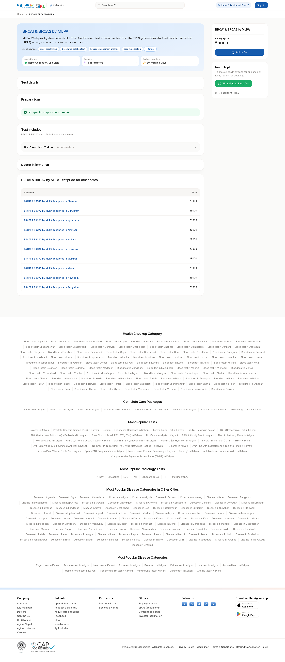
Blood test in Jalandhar (224, 357)
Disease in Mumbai (219, 523)
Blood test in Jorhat (96, 362)
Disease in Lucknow (223, 518)
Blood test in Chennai (161, 346)
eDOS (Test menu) (149, 607)
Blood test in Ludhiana (73, 367)
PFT (166, 476)
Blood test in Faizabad (60, 352)
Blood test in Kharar (198, 362)
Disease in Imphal (93, 513)
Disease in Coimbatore (173, 502)
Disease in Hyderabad (68, 513)
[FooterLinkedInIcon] (206, 604)
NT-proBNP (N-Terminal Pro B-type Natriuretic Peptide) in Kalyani (127, 445)
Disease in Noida (220, 529)
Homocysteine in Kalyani (49, 440)
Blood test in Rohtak (111, 383)
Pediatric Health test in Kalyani (116, 570)
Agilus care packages (67, 611)
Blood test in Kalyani (122, 362)
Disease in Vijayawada (253, 539)
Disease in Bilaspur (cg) (65, 502)
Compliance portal (149, 611)
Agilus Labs (61, 628)
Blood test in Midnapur (215, 367)
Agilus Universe (26, 628)
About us (22, 603)
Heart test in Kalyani (104, 565)
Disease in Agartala (44, 497)
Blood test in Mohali (242, 367)
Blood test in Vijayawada (194, 389)
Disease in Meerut (117, 523)
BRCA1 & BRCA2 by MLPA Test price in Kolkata (50, 239)
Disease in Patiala (35, 534)
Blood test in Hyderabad (91, 357)
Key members (24, 607)
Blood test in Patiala (146, 378)
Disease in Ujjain (176, 539)
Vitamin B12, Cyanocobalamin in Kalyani (135, 440)
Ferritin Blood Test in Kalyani (168, 430)
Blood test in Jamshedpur (40, 362)
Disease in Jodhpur (36, 518)
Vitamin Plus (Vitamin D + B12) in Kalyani (59, 451)
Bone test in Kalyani (129, 565)
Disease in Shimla (60, 539)
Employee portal (148, 603)
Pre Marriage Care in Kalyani (245, 409)
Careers (21, 632)
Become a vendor (109, 607)
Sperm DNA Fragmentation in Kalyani (104, 451)
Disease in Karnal (131, 518)
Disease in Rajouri (151, 534)
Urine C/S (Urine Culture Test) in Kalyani (88, 440)
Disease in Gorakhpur (165, 507)
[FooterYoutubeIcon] (184, 604)
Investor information (150, 615)
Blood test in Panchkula (119, 378)
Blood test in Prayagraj (198, 378)
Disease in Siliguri (83, 539)
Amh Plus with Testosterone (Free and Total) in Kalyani (222, 445)
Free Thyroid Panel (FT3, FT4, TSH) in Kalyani (117, 435)
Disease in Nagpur (63, 529)
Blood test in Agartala (35, 341)
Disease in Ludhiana (248, 518)
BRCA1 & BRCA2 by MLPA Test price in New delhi (51, 277)
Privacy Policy (186, 646)
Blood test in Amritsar (168, 341)
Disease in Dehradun (226, 502)
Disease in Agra (67, 497)
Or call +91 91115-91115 (227, 93)
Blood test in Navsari (37, 378)
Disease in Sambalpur (247, 534)
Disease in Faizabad (41, 507)
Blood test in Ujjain (110, 389)
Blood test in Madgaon (101, 367)
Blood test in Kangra (148, 362)
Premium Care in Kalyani (117, 409)
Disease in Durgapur (252, 502)
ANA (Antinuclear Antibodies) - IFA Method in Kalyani (59, 435)
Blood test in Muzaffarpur (100, 373)
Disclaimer (202, 646)
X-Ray (100, 476)
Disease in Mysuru (39, 529)
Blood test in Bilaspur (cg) (73, 346)
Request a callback (66, 607)
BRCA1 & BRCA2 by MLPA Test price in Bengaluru (51, 287)
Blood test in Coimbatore (190, 346)
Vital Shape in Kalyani (184, 409)
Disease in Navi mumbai (143, 529)
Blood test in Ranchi (59, 383)
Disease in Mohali (167, 523)
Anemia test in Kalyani (209, 570)
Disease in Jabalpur (140, 513)
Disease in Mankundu (91, 523)
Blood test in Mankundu (160, 367)
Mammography (180, 476)
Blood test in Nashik (213, 373)
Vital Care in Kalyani (35, 409)
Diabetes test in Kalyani (76, 565)
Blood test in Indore (144, 357)
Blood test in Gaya (116, 352)
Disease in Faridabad (67, 507)
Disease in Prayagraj (82, 534)
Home (20, 14)
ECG (126, 476)
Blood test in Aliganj (116, 341)
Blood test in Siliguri (224, 383)
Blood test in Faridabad (89, 352)
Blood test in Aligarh (142, 341)
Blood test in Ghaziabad (143, 352)
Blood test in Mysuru (129, 373)
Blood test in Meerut (188, 367)
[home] (31, 5)
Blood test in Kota (249, 362)
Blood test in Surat (60, 389)
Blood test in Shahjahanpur (170, 383)
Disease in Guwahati (218, 507)
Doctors (21, 611)
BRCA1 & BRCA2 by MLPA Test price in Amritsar (50, 229)
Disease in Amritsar (166, 497)
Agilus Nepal (24, 624)
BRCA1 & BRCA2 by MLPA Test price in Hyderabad (52, 220)
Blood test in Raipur (248, 378)
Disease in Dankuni (200, 502)
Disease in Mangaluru (64, 523)
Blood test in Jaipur (197, 357)
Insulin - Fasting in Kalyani (202, 430)
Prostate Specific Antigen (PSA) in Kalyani (76, 430)
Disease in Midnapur (142, 523)
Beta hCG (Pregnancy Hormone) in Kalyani (126, 430)
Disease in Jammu (214, 513)
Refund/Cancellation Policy (252, 646)
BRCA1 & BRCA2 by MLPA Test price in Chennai (50, 201)
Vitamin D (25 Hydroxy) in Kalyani (178, 440)
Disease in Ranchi (175, 534)
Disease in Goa (141, 507)
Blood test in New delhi (64, 378)
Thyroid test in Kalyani (48, 565)
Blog (57, 620)
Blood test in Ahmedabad (88, 341)
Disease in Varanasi (226, 539)
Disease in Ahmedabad (92, 497)
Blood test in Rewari (85, 383)
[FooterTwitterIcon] (213, 604)
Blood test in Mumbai (71, 373)
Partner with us (108, 603)
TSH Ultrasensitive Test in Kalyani (238, 430)
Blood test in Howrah (62, 357)
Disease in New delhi (195, 529)
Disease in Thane (153, 539)
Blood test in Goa (169, 352)
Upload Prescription (66, 603)
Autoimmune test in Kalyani (151, 570)
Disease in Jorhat (60, 518)
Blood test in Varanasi (164, 389)
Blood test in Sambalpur (138, 383)
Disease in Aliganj (118, 497)
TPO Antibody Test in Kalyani (198, 435)
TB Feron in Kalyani (177, 445)
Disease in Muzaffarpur (246, 523)
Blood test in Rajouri (33, 383)
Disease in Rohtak (222, 534)
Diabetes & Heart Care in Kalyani (151, 409)
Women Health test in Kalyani (80, 570)
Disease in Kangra (107, 518)
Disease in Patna (58, 534)
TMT (135, 476)
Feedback (60, 615)
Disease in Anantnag (191, 497)
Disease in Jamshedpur (241, 513)
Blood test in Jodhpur (70, 362)
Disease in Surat (131, 539)
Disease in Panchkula (244, 529)
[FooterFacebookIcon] (199, 604)
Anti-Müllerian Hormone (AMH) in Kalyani (225, 451)
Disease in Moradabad (193, 523)
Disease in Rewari (198, 534)
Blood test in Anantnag (196, 341)
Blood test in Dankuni (219, 346)
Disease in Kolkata (177, 518)
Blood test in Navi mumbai (242, 373)
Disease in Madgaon (37, 523)
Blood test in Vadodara (136, 389)
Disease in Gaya (92, 507)
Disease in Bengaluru (239, 497)
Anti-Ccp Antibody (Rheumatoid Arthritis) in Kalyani (60, 445)
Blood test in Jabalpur (171, 357)
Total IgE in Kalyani (189, 451)
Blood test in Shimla (199, 383)
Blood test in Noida (91, 378)
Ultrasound (113, 476)
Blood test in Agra (60, 341)
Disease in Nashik (116, 529)
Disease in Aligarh (142, 497)
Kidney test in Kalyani (181, 565)
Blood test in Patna (171, 378)
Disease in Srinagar (107, 539)
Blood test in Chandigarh (132, 346)
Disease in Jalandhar (189, 513)
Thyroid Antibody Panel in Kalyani (236, 435)
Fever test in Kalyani (155, 565)
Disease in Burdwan (93, 502)
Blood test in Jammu (252, 357)
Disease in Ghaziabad (117, 507)
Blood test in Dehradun (247, 346)
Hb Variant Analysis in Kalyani (162, 435)
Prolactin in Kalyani (39, 430)
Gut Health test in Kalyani (235, 565)
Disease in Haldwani (244, 507)
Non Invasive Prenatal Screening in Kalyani (151, 451)
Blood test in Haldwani (35, 357)
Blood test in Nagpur (155, 373)
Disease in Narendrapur (90, 529)
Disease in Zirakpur (142, 544)
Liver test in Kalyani (208, 565)
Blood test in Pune (224, 378)
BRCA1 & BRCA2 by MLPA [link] (41, 14)
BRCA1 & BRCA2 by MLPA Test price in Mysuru (50, 268)
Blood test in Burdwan (103, 346)
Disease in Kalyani (84, 518)
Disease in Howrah (41, 513)
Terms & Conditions (222, 646)
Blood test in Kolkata (225, 362)
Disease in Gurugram (192, 507)
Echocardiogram (150, 476)
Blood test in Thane (85, 389)
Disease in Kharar (153, 518)
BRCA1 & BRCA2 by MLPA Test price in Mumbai (50, 258)
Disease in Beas (215, 497)
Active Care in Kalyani (61, 409)
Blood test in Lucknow (45, 367)
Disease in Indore (116, 513)
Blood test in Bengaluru (248, 341)
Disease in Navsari (170, 529)
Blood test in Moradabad (42, 373)
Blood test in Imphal (118, 357)
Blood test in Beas (222, 341)
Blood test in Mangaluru (130, 367)
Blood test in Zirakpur (223, 389)
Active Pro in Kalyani (88, 409)
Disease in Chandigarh (120, 502)
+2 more (150, 49)
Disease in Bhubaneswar (35, 502)
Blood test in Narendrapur (185, 373)
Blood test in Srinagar (251, 383)
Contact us (23, 615)
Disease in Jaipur (165, 513)
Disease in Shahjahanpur (33, 539)
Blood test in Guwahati (253, 352)
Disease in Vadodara (200, 539)
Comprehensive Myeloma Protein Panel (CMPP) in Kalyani (142, 456)
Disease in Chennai (146, 502)
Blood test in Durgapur (32, 352)
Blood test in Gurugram (225, 352)
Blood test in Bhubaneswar (40, 346)
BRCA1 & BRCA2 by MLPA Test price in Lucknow (51, 249)
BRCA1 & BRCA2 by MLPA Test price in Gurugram (51, 210)
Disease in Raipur (128, 534)
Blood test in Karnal (173, 362)
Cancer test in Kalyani (181, 570)
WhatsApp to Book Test (236, 83)
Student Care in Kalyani (213, 409)
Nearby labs (62, 624)
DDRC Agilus (24, 620)
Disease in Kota (199, 518)
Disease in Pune (106, 534)
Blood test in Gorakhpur (195, 352)
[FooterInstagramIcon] (191, 604)
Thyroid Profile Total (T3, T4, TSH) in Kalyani (225, 440)
